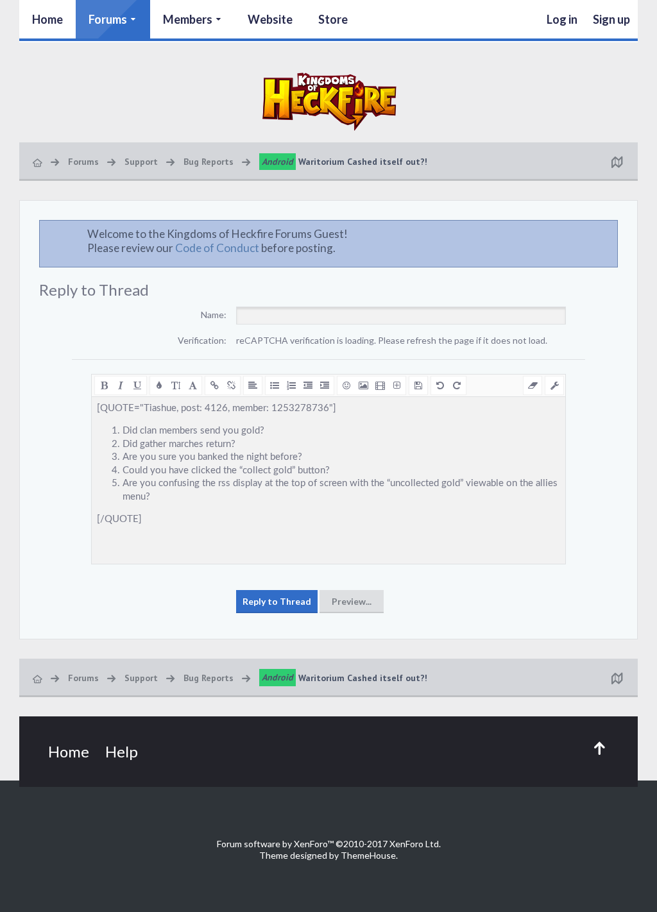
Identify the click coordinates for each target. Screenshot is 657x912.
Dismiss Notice (609, 233)
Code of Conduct (217, 248)
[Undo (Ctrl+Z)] (440, 385)
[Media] (380, 385)
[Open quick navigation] (616, 161)
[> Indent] (324, 385)
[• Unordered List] (274, 385)
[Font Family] (192, 385)
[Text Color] (159, 385)
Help (121, 751)
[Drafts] (418, 385)
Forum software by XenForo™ (329, 843)
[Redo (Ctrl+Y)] (457, 385)
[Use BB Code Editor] (554, 385)
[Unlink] (231, 385)
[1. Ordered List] (291, 385)
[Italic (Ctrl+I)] (120, 385)
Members (187, 19)
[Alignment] (252, 385)
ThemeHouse (368, 855)
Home (47, 19)
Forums (108, 19)
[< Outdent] (308, 385)
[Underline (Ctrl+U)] (137, 385)
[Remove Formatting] (532, 385)
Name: (213, 314)
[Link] (214, 385)
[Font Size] (175, 385)
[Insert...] (396, 385)
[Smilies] (346, 385)
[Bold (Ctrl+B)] (104, 385)
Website (270, 19)
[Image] (363, 385)
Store (333, 19)
